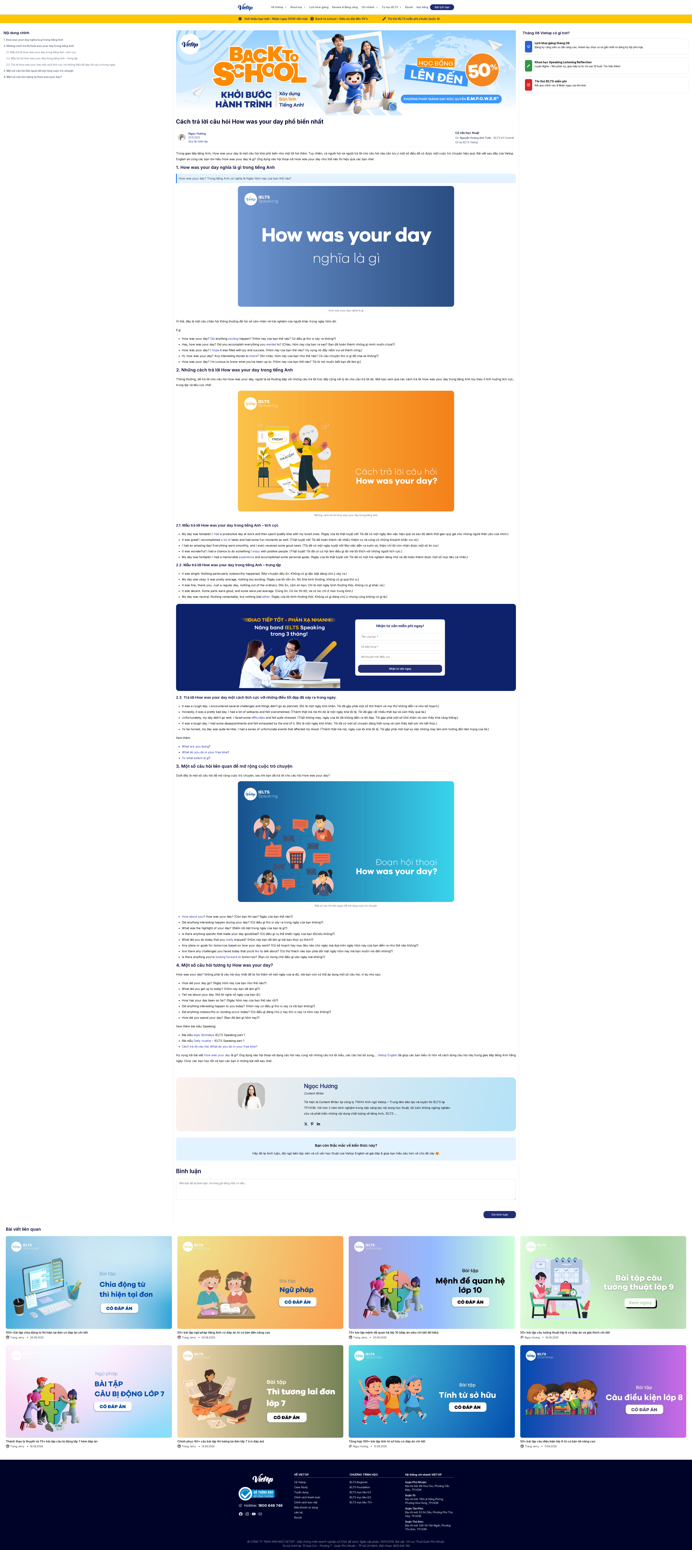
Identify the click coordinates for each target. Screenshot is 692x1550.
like (257, 951)
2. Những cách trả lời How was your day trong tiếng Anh (39, 45)
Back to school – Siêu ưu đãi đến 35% (341, 19)
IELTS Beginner (359, 1482)
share (253, 356)
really (229, 939)
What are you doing (195, 746)
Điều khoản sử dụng (306, 1507)
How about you (192, 916)
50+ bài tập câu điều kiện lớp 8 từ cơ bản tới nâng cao (557, 1441)
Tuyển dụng (301, 1492)
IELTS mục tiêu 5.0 (360, 1492)
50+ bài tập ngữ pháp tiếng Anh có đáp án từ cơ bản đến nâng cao (223, 1332)
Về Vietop (277, 7)
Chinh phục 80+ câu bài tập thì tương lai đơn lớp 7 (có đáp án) (220, 1441)
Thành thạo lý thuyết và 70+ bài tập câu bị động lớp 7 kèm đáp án (51, 1441)
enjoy (256, 551)
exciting (233, 338)
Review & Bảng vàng (345, 7)
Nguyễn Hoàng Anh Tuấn (475, 137)
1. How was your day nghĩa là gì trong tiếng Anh (34, 39)
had (216, 534)
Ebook (409, 7)
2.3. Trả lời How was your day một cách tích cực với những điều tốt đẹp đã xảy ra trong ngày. (61, 64)
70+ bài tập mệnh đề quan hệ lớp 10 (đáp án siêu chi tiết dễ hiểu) (394, 1332)
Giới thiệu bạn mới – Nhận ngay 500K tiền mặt (276, 19)
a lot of (226, 540)
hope (215, 350)
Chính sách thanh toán (307, 1497)
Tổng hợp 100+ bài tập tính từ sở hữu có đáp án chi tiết (387, 1441)
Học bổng (422, 7)
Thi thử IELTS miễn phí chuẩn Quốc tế (413, 19)
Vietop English (387, 1055)
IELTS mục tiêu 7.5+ (361, 1502)
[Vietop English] (245, 7)
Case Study (301, 1487)
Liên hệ (298, 1512)
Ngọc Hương (197, 133)
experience (246, 557)
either (266, 596)
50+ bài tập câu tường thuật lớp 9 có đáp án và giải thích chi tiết (565, 1332)
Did (212, 338)
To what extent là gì (195, 758)
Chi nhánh (367, 7)
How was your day (217, 1055)
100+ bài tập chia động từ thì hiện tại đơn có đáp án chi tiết (47, 1332)
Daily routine (202, 1041)
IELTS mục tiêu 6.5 (360, 1497)
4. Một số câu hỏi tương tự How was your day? (33, 76)
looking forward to (228, 957)
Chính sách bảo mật (305, 1502)
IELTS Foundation (360, 1487)
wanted (271, 344)
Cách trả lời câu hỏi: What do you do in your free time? (219, 1046)
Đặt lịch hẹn (442, 7)
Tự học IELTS (390, 7)
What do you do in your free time (204, 752)
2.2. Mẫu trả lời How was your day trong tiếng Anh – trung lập (42, 58)
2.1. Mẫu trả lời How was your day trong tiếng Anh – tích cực (41, 52)
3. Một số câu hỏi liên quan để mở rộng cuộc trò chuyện (39, 70)
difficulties (258, 717)
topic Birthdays (204, 1035)
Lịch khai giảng (319, 7)
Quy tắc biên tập (198, 141)
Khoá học (296, 7)
